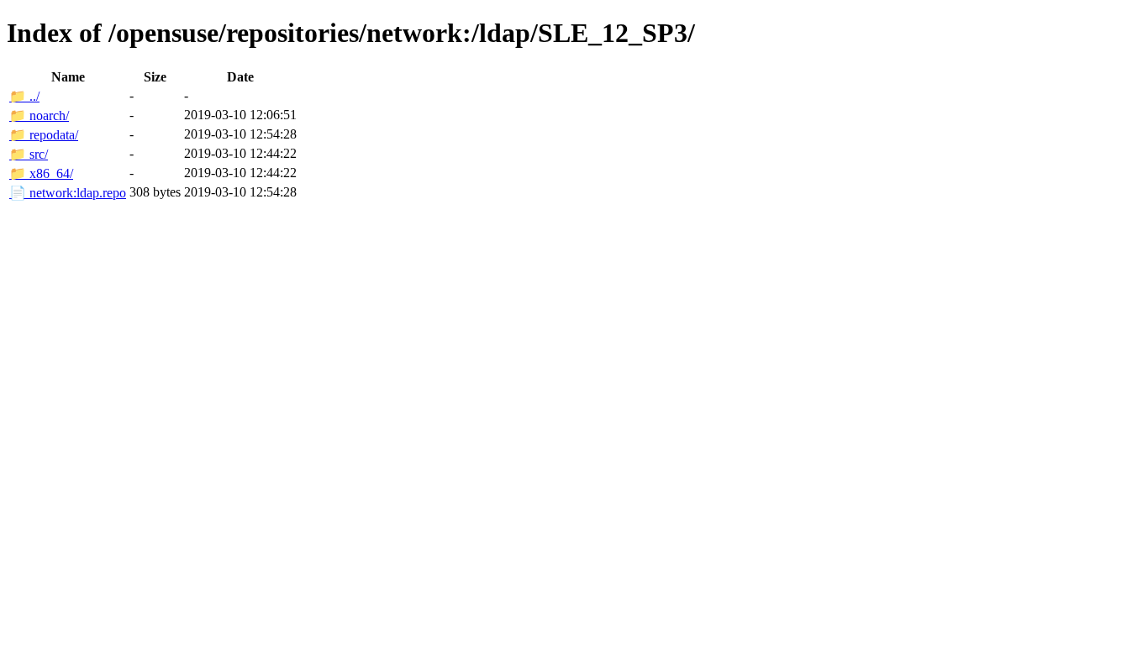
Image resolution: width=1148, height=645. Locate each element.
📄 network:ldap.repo (67, 193)
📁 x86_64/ (41, 173)
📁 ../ (24, 96)
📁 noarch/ (39, 115)
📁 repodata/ (43, 135)
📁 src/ (28, 154)
